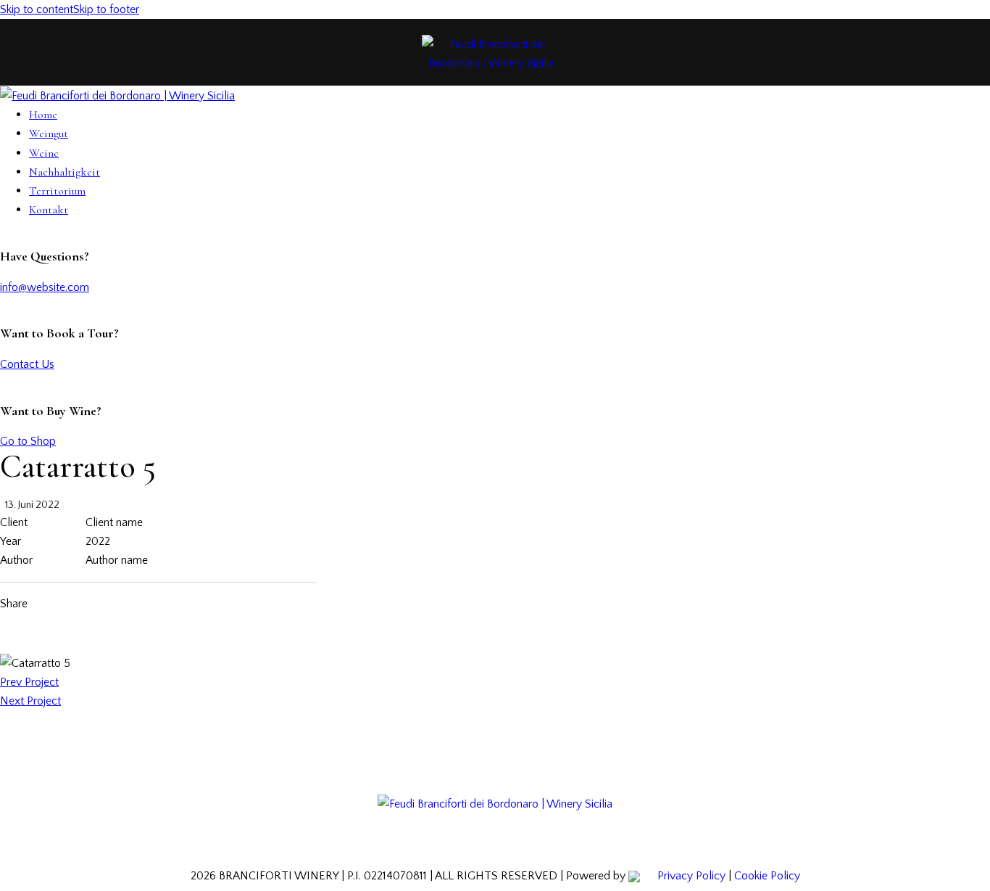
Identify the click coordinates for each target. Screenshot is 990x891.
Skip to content (36, 9)
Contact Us (27, 364)
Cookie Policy (767, 875)
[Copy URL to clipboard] (164, 603)
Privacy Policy (691, 875)
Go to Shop (28, 441)
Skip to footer (106, 9)
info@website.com (44, 287)
